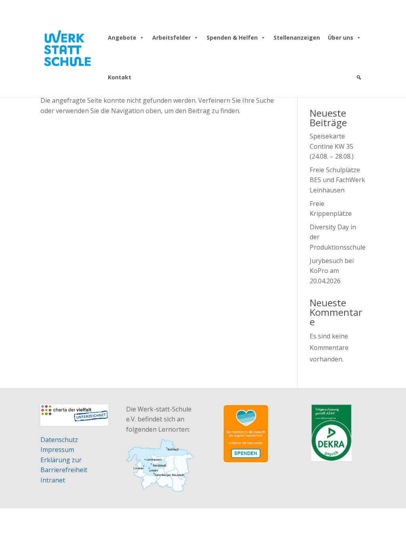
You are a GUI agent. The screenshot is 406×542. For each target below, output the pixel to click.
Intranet (52, 480)
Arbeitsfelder (171, 37)
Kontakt (119, 77)
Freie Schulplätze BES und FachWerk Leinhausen (337, 179)
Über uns (340, 37)
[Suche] (359, 77)
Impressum (57, 449)
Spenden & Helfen (232, 37)
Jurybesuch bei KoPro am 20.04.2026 (332, 270)
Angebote (122, 37)
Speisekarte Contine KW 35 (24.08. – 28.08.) (332, 146)
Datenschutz (59, 439)
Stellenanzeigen (297, 37)
